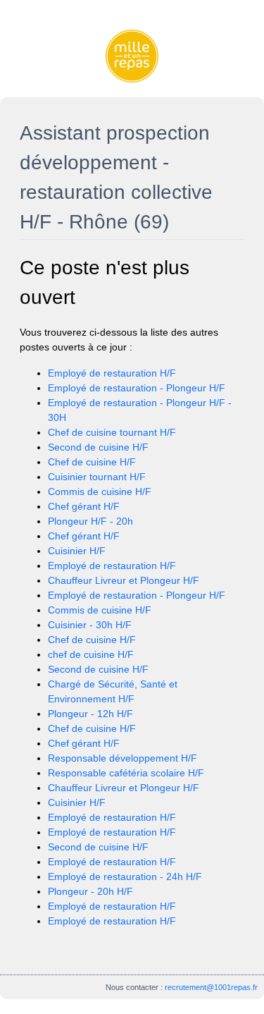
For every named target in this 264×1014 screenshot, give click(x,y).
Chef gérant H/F (84, 506)
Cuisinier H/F (77, 550)
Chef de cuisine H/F (92, 462)
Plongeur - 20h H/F (90, 891)
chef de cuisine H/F (91, 654)
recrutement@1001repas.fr (211, 987)
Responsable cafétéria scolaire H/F (126, 772)
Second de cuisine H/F (98, 447)
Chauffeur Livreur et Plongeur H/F (123, 580)
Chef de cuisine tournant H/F (112, 432)
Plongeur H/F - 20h (90, 521)
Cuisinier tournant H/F (97, 476)
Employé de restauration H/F (112, 373)
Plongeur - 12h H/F (90, 713)
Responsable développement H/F (122, 758)
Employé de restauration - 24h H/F (125, 876)
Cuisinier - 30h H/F (90, 624)
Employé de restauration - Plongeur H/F (136, 387)
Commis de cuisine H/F (99, 491)
